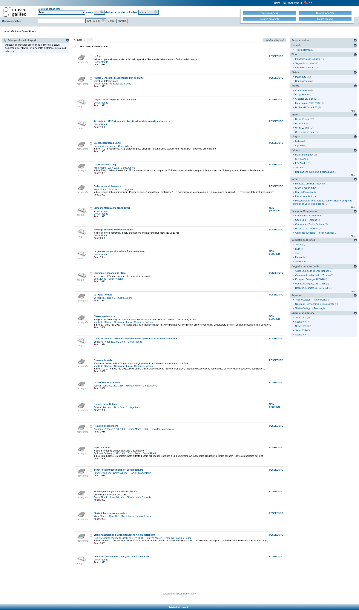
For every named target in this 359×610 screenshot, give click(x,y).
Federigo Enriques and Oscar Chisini (113, 229)
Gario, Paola (134, 453)
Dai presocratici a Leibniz (107, 143)
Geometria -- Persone (306, 220)
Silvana (299, 167)
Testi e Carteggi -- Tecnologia (310, 308)
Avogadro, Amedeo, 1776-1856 (110, 429)
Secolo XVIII (301, 326)
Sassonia (300, 261)
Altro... (354, 111)
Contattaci (294, 3)
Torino (298, 244)
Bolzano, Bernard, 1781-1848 (109, 407)
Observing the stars (104, 316)
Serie (294, 179)
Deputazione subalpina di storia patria (314, 172)
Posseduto (300, 77)
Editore (296, 150)
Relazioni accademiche (106, 426)
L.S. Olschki (301, 163)
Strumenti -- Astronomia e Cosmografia (315, 304)
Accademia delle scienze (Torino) (312, 271)
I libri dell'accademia (305, 192)
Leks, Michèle (117, 497)
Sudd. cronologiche (303, 313)
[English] (305, 3)
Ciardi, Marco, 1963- (138, 429)
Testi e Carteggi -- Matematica (310, 299)
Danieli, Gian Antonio (141, 473)
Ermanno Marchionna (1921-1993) (112, 208)
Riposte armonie (102, 447)
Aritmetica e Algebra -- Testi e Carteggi (314, 233)
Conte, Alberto (101, 62)
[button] (99, 12)
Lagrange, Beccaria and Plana (110, 273)
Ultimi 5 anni (301, 123)
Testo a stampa (303, 50)
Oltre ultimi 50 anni (304, 132)
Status (295, 72)
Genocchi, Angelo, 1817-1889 (310, 283)
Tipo (294, 54)
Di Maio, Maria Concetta (139, 497)
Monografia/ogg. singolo (307, 59)
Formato (296, 45)
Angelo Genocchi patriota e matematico (115, 99)
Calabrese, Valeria (144, 322)
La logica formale (103, 294)
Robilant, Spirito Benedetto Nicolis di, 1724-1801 (119, 538)
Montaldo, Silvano (103, 322)
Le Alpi (97, 56)
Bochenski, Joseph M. (105, 146)
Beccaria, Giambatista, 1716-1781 (312, 288)
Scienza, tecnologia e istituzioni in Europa (115, 491)
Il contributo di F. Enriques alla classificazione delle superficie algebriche (132, 121)
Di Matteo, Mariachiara (162, 429)
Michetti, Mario (133, 385)
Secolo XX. (300, 317)
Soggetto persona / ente (305, 266)
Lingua (296, 136)
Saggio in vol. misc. (305, 63)
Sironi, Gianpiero (102, 473)
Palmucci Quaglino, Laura (178, 538)
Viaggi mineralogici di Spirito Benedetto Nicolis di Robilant (124, 535)
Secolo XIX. (301, 322)
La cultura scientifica (305, 196)
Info (285, 3)
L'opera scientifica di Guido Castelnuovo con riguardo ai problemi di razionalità (135, 338)
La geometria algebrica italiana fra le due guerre (119, 251)
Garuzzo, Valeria (154, 538)
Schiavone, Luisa (123, 322)
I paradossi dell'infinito (105, 404)
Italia (297, 249)
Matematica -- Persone (306, 228)
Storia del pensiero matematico (110, 513)
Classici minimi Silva (305, 188)
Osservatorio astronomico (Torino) (312, 275)
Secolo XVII (301, 334)
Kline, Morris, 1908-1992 (106, 168)
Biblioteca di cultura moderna (310, 183)
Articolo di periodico (305, 67)
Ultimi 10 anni (302, 128)
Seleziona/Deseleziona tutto (94, 46)
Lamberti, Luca (144, 516)
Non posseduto (303, 81)
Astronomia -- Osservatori (308, 215)
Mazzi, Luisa (127, 516)
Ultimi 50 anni (302, 119)
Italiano (299, 141)
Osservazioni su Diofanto (107, 382)
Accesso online (300, 40)
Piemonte (300, 257)
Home (277, 3)
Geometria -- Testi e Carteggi (309, 224)
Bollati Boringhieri (304, 154)
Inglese (299, 145)
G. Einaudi (300, 159)
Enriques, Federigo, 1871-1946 (110, 342)
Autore (295, 85)
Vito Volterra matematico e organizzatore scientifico (121, 556)
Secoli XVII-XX (302, 330)
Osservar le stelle (103, 360)
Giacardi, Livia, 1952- (121, 83)
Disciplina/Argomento (304, 211)
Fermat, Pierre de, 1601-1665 (109, 385)
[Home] (14, 11)
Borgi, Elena (100, 279)
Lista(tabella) (272, 40)
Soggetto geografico (303, 239)
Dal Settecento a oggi (105, 164)
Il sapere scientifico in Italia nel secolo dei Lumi (118, 470)
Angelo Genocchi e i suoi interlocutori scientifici (119, 78)
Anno (295, 114)
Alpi (297, 253)
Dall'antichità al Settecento (108, 186)
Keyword (297, 295)
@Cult (179, 593)
